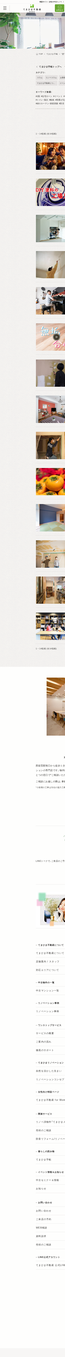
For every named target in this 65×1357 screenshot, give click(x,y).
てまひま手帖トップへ (50, 66)
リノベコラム (51, 78)
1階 (38, 96)
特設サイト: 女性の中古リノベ (51, 2)
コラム (39, 78)
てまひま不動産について (47, 83)
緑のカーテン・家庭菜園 (47, 103)
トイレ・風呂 (42, 100)
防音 (62, 103)
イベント (58, 96)
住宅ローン (47, 96)
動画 (52, 100)
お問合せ (59, 10)
